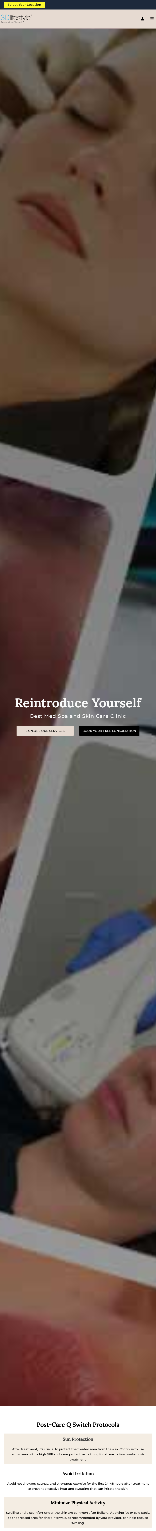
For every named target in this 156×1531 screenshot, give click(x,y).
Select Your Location (24, 4)
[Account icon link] (142, 19)
